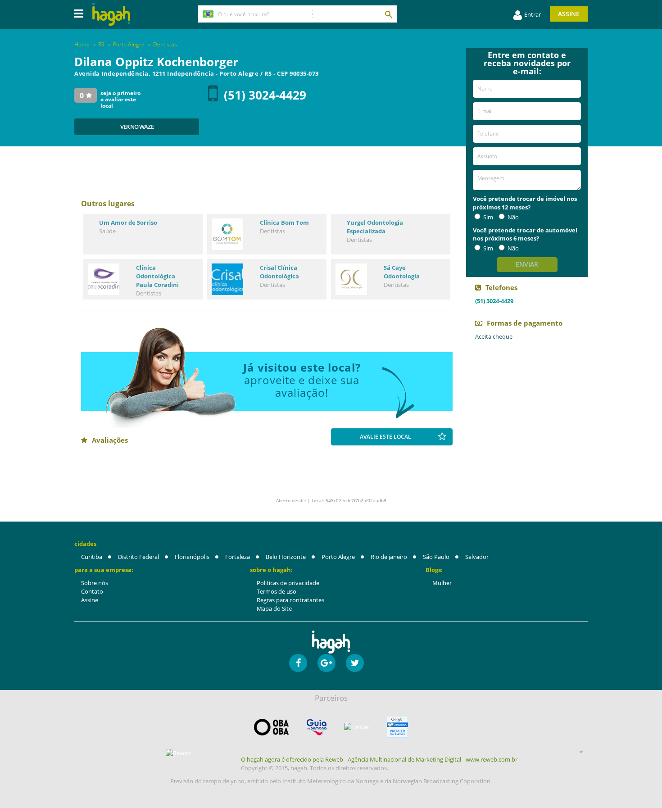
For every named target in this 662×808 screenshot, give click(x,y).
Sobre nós (94, 583)
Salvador (477, 557)
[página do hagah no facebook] (298, 663)
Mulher (442, 583)
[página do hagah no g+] (326, 663)
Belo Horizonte (286, 557)
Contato (92, 591)
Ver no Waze (137, 127)
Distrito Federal (138, 557)
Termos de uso (276, 591)
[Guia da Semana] (316, 727)
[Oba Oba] (271, 727)
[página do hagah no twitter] (355, 663)
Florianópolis (192, 557)
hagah (111, 14)
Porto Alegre (338, 557)
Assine (569, 13)
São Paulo (436, 557)
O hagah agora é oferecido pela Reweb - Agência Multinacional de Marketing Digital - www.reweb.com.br (379, 759)
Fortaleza (237, 557)
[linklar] (356, 727)
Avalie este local (385, 436)
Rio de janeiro (389, 557)
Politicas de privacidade (288, 583)
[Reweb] (178, 753)
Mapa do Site (274, 608)
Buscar (388, 14)
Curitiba (91, 557)
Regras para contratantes (290, 600)
